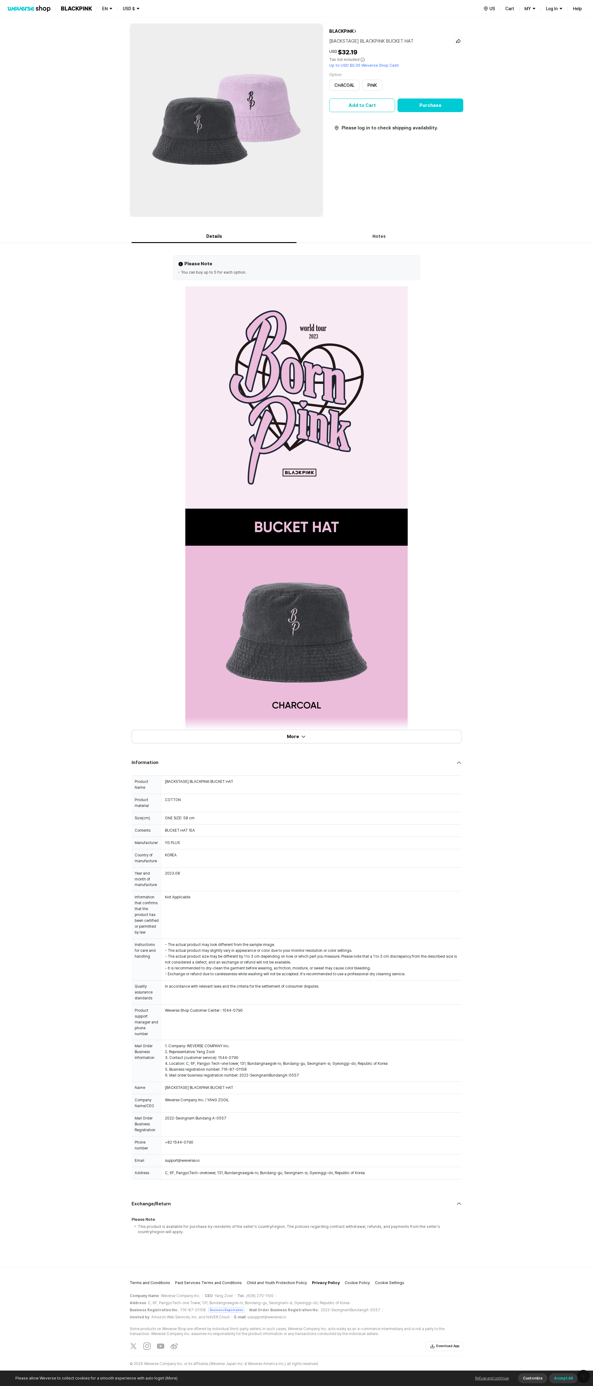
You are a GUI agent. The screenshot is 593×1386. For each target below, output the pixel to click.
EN (105, 8)
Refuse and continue (492, 1378)
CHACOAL (344, 85)
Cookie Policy (357, 1282)
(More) (171, 1378)
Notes (379, 236)
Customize (532, 1378)
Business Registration (226, 1310)
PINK (372, 85)
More (293, 736)
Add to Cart (362, 105)
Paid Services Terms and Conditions (208, 1282)
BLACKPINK (341, 31)
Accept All (563, 1378)
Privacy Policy (326, 1282)
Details (214, 236)
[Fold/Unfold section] (296, 762)
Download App (447, 1346)
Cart (509, 8)
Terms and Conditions (150, 1282)
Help (577, 8)
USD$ (129, 8)
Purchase (430, 105)
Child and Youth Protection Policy (277, 1282)
